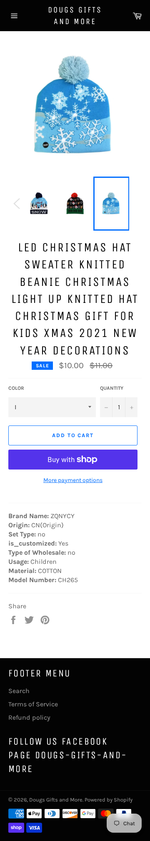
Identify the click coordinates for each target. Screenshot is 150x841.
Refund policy (29, 717)
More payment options (72, 480)
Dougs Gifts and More (75, 15)
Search (19, 691)
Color (16, 388)
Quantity (111, 388)
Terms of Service (33, 704)
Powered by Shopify (108, 800)
